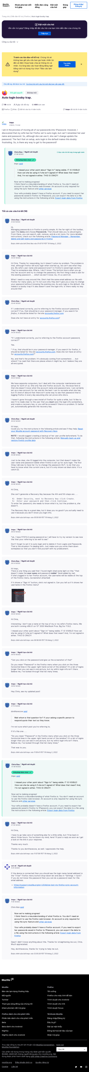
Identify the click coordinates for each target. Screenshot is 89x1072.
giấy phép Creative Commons (44, 1056)
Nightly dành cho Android (13, 1035)
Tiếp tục (44, 33)
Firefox (27, 16)
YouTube (81, 1067)
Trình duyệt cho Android (58, 1000)
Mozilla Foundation (10, 1047)
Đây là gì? (51, 1022)
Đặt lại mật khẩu (54, 1027)
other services (45, 189)
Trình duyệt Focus (55, 1008)
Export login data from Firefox (69, 198)
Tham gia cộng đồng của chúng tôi (17, 1004)
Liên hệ (14, 1067)
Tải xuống (51, 991)
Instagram (86, 1067)
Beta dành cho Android (12, 1027)
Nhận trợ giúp (53, 1035)
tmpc (11, 122)
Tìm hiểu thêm (67, 64)
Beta (4, 1022)
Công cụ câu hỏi (8, 42)
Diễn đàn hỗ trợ (17, 16)
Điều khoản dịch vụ (23, 1062)
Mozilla (7, 980)
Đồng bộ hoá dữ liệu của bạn (60, 1031)
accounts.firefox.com (54, 313)
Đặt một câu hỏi (54, 6)
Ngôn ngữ (60, 1045)
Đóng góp (65, 6)
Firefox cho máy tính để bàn (59, 995)
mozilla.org (7, 1062)
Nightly (5, 1031)
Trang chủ (6, 16)
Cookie (5, 1067)
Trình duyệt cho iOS (56, 1004)
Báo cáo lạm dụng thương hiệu (15, 991)
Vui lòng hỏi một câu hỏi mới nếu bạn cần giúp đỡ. (45, 84)
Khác (15, 109)
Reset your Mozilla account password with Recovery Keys (47, 430)
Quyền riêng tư (42, 1062)
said (21, 164)
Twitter (5, 1000)
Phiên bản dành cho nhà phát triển (17, 1018)
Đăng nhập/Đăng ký (78, 5)
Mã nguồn (6, 995)
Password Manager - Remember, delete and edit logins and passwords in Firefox (46, 237)
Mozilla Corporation (45, 1045)
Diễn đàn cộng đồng (41, 6)
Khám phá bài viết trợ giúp (23, 6)
